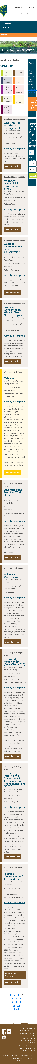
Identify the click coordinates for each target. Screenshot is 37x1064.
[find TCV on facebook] (4, 1033)
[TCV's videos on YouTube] (4, 1038)
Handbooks (18, 1058)
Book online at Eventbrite (11, 974)
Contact (19, 14)
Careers (6, 1058)
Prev (12, 995)
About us (4, 31)
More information (12, 166)
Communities (5, 27)
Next (16, 1009)
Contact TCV (26, 1056)
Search (31, 7)
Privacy (28, 1058)
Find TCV (14, 1056)
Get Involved (5, 23)
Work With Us (19, 7)
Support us (4, 35)
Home (5, 1056)
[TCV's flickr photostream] (9, 1033)
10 (18, 1005)
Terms (17, 1061)
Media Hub (31, 14)
